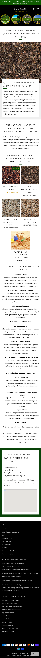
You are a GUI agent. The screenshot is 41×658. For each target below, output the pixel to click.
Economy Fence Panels (10, 628)
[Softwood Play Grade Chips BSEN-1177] (11, 208)
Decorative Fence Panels (10, 600)
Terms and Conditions (9, 551)
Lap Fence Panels (8, 613)
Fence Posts (6, 616)
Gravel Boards (7, 622)
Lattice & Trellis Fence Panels (12, 606)
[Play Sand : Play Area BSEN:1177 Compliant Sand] (20, 240)
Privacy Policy (6, 541)
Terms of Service (8, 554)
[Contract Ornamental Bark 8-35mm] (30, 175)
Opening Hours (7, 538)
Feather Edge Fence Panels (11, 610)
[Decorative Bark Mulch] (11, 175)
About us (5, 529)
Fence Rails (6, 619)
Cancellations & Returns (10, 532)
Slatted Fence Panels (9, 603)
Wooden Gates (7, 625)
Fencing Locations (8, 631)
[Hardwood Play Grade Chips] (30, 208)
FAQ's (4, 535)
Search (4, 548)
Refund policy (6, 545)
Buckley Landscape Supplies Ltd (20, 653)
